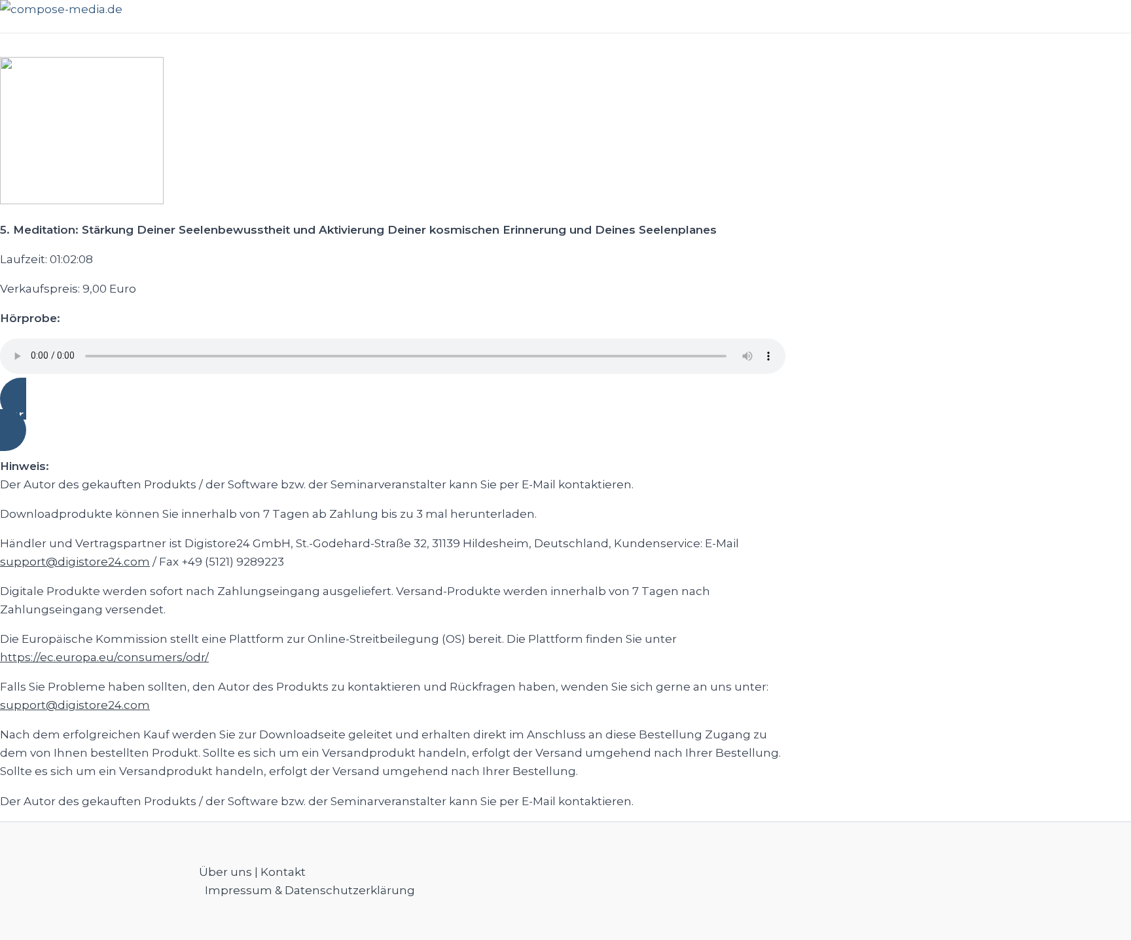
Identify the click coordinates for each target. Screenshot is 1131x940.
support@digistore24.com (75, 561)
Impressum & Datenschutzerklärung (310, 890)
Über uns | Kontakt (252, 871)
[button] (392, 414)
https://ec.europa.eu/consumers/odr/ (104, 657)
